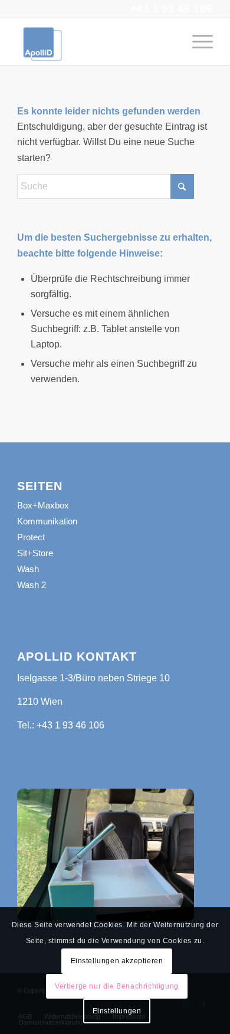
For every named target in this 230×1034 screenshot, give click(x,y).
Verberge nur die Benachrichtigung (117, 986)
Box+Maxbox (43, 505)
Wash (28, 569)
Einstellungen (117, 1011)
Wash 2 (31, 585)
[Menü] (196, 41)
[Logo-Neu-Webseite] (95, 41)
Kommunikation (47, 521)
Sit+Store (35, 553)
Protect (31, 537)
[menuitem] (196, 41)
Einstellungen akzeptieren (117, 961)
